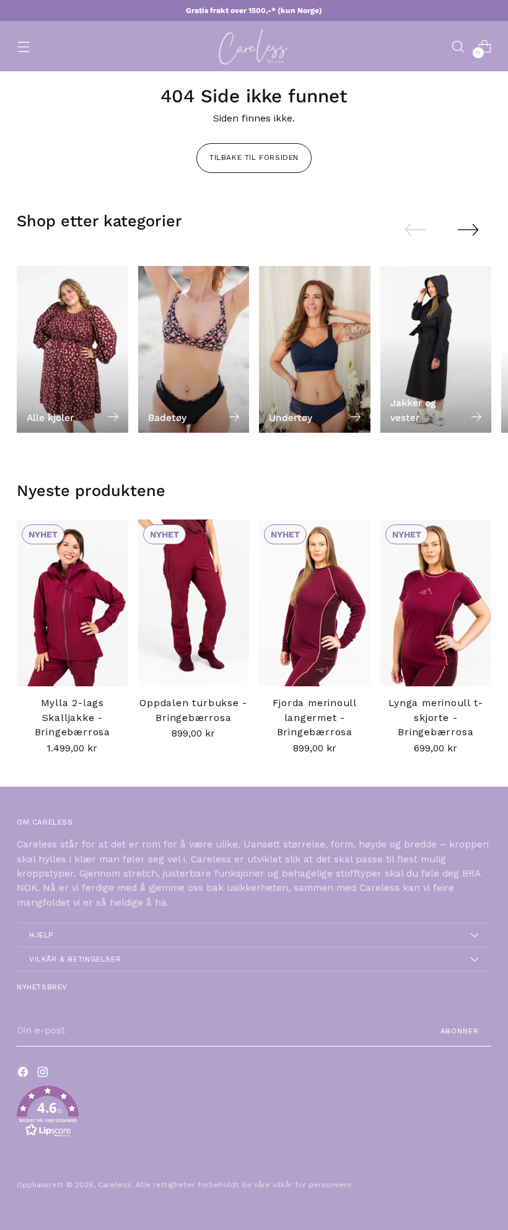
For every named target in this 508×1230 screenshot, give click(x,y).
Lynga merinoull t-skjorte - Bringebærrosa (435, 717)
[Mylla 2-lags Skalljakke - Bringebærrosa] (72, 603)
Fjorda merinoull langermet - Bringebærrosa (315, 717)
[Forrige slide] (415, 230)
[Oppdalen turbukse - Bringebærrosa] (194, 603)
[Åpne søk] (458, 46)
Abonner (459, 1031)
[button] (254, 1114)
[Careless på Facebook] (24, 1074)
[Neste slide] (468, 229)
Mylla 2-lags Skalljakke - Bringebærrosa (72, 717)
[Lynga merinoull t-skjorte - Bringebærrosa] (436, 603)
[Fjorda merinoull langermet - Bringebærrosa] (314, 603)
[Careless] (254, 46)
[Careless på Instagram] (44, 1074)
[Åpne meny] (23, 46)
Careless (114, 1184)
